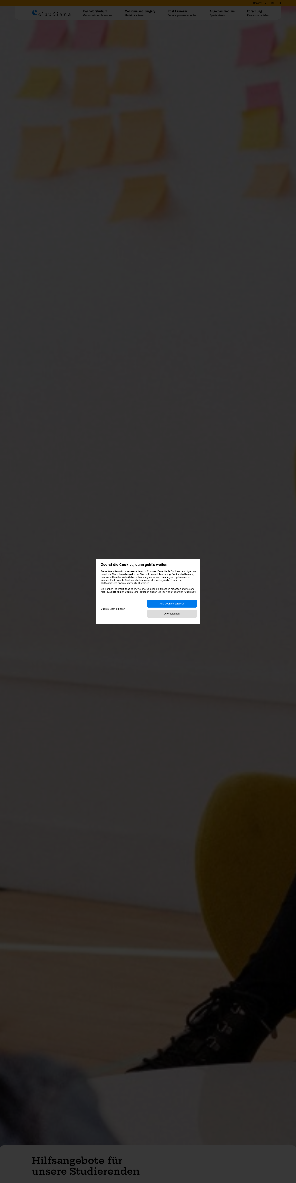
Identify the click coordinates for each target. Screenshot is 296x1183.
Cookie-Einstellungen (113, 608)
